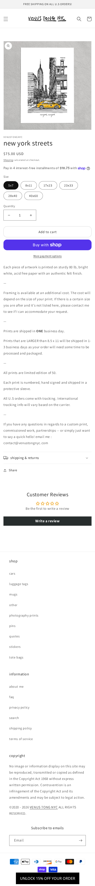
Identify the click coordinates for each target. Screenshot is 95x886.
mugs (13, 594)
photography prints (24, 615)
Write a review (47, 521)
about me (16, 686)
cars (12, 573)
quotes (14, 636)
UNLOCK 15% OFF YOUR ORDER (47, 878)
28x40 (12, 196)
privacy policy (19, 707)
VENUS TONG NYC (44, 807)
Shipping (8, 159)
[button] (6, 19)
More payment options (47, 256)
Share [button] (13, 470)
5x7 (11, 185)
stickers (15, 647)
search (14, 718)
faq (11, 697)
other (13, 605)
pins (12, 626)
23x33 (68, 185)
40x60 (33, 196)
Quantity (9, 206)
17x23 (48, 185)
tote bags (16, 657)
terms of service (21, 739)
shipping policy (20, 728)
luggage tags (18, 584)
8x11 (28, 185)
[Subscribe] (80, 840)
